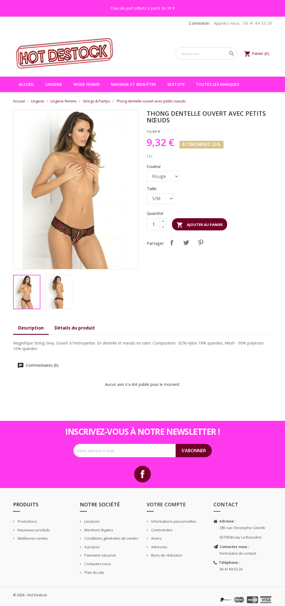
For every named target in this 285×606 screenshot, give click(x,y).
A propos (91, 546)
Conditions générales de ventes (110, 538)
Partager (171, 242)
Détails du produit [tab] (75, 328)
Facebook (142, 474)
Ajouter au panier (199, 225)
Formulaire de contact (238, 553)
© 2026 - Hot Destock (30, 595)
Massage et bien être (133, 84)
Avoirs (156, 538)
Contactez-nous (97, 563)
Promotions (27, 521)
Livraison (91, 521)
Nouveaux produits (33, 529)
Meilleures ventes (32, 538)
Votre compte (166, 504)
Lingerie (53, 84)
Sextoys (176, 84)
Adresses (158, 546)
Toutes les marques (217, 84)
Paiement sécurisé (99, 555)
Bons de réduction (166, 555)
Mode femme (86, 84)
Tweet (186, 242)
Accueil (26, 84)
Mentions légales (98, 529)
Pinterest (200, 242)
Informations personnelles (173, 521)
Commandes (161, 529)
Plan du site (93, 572)
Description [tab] (31, 328)
